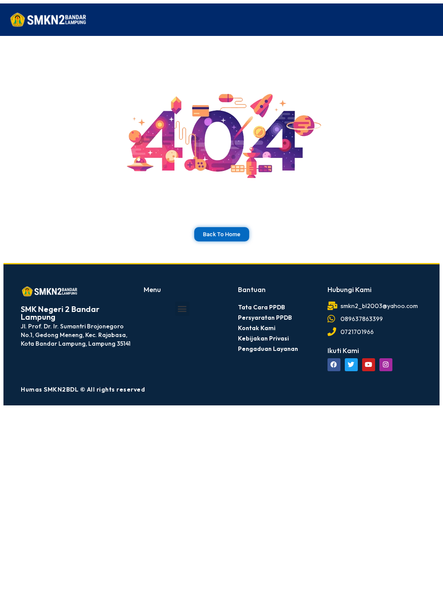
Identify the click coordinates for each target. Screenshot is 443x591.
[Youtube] (368, 364)
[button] (182, 309)
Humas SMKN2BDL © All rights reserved (83, 389)
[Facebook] (333, 364)
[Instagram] (385, 364)
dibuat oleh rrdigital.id (24, 273)
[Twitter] (351, 364)
